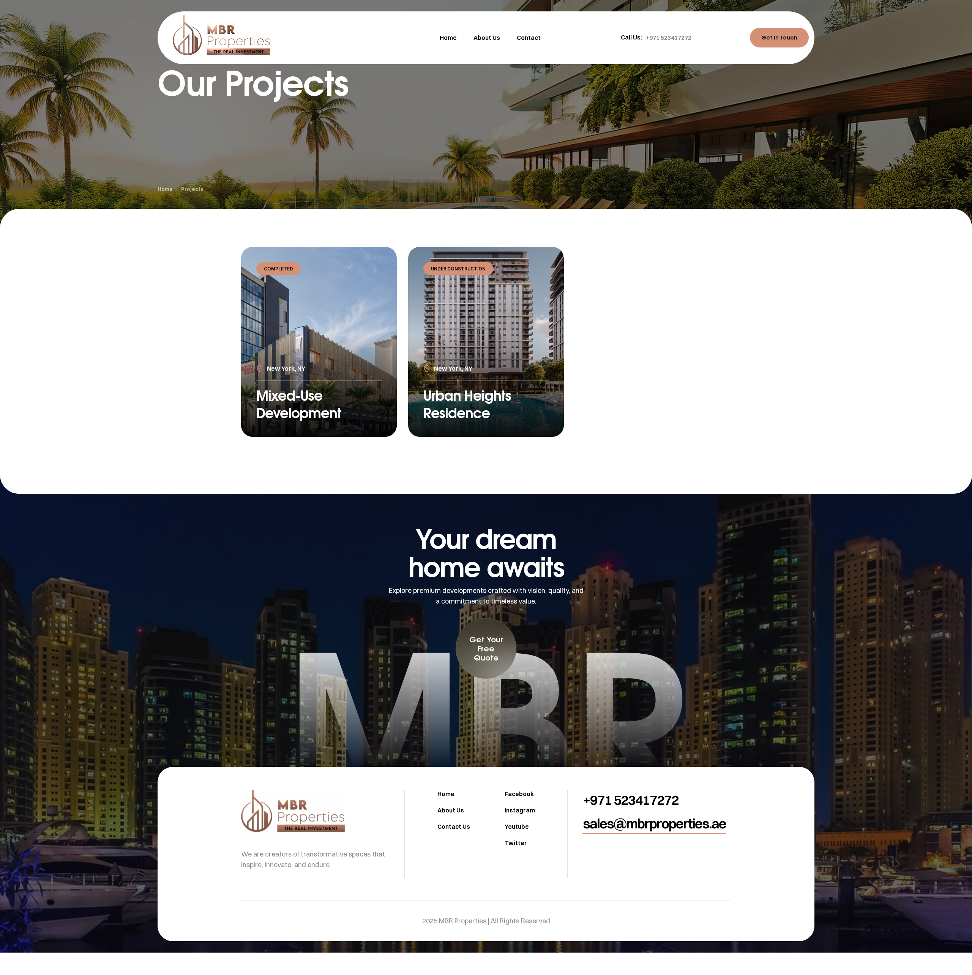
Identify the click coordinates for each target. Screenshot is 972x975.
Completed (278, 269)
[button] (668, 37)
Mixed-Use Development (298, 404)
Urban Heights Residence (467, 404)
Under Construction (458, 269)
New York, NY (286, 368)
